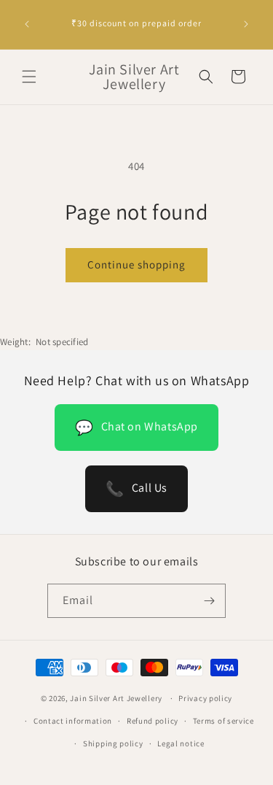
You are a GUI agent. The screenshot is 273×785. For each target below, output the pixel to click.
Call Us (136, 488)
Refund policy (152, 721)
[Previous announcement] (27, 24)
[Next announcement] (246, 24)
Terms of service (223, 721)
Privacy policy (205, 698)
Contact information (72, 721)
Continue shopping (136, 264)
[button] (29, 77)
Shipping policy (113, 743)
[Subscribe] (209, 601)
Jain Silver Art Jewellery (116, 698)
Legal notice (180, 743)
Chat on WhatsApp (136, 427)
